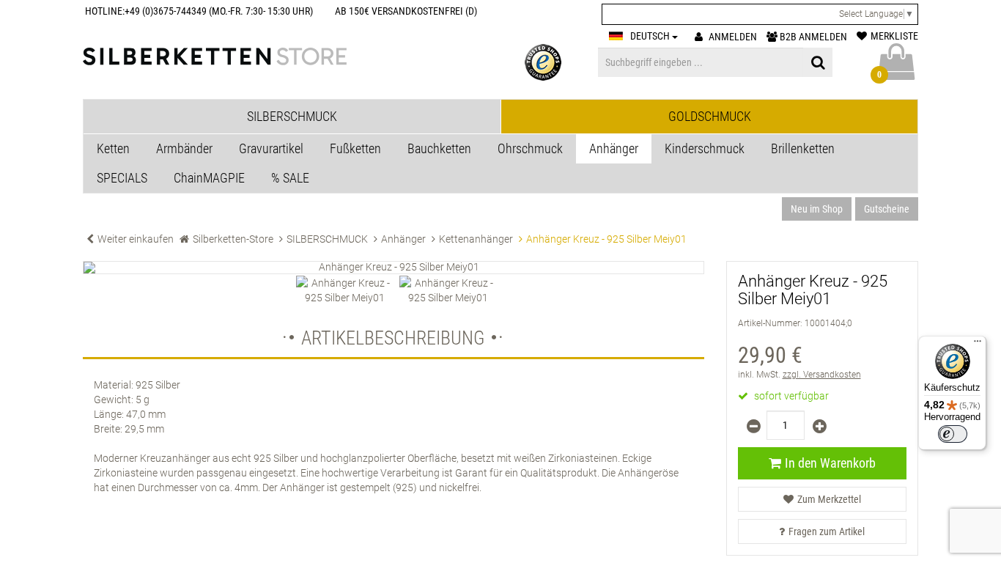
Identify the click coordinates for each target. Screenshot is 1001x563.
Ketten (113, 148)
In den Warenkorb (830, 463)
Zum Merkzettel (829, 499)
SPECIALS (122, 177)
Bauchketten (439, 148)
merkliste (894, 36)
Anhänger (613, 148)
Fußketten (355, 148)
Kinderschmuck (705, 148)
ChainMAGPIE (209, 177)
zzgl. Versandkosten (822, 374)
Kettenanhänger (476, 239)
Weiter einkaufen (135, 239)
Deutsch (651, 36)
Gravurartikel (271, 148)
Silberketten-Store (233, 239)
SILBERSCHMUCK (327, 239)
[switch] (952, 434)
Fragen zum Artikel (826, 531)
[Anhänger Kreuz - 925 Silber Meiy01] (393, 267)
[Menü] (977, 344)
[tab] (292, 116)
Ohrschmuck (530, 148)
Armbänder (184, 148)
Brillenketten (803, 148)
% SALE (290, 177)
